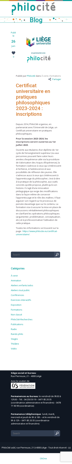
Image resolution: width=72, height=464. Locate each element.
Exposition (16, 304)
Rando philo (17, 334)
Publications (17, 324)
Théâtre (15, 343)
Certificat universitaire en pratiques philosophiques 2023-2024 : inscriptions (33, 100)
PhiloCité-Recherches (21, 319)
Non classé (16, 314)
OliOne (43, 458)
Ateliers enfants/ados (22, 285)
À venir (45, 75)
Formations (55, 75)
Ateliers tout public (20, 290)
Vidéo (14, 348)
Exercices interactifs (21, 299)
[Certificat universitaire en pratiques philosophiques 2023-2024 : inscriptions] (38, 66)
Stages (14, 338)
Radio (14, 329)
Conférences (17, 295)
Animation (16, 280)
